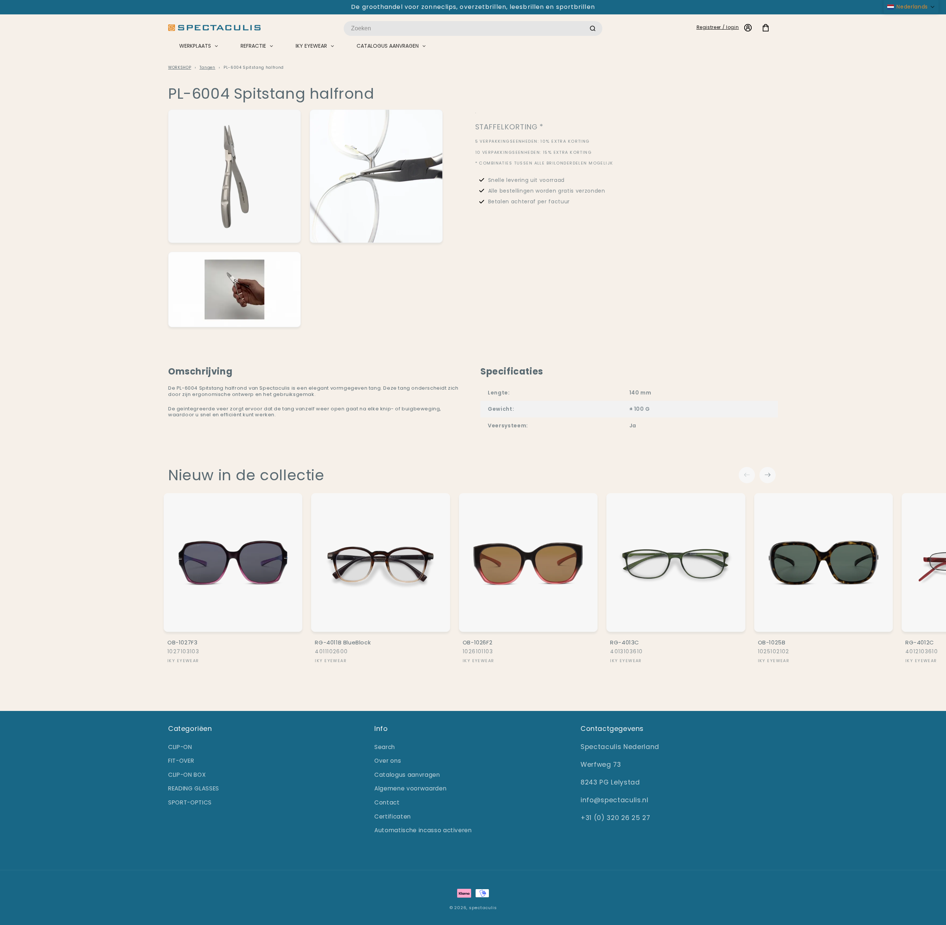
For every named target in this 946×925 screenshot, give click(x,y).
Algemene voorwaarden (410, 788)
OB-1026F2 (477, 642)
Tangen (207, 67)
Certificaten (392, 816)
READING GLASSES (193, 788)
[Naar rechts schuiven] (767, 475)
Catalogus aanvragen (407, 775)
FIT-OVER (181, 761)
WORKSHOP (179, 67)
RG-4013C (624, 642)
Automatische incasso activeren (423, 830)
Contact (387, 802)
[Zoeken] (592, 28)
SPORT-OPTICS (190, 802)
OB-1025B (772, 642)
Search (384, 747)
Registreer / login (718, 27)
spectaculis (483, 908)
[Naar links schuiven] (747, 475)
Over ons (387, 761)
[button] (911, 7)
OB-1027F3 (182, 642)
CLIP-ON (180, 747)
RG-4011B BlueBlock (343, 642)
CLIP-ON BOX (187, 775)
